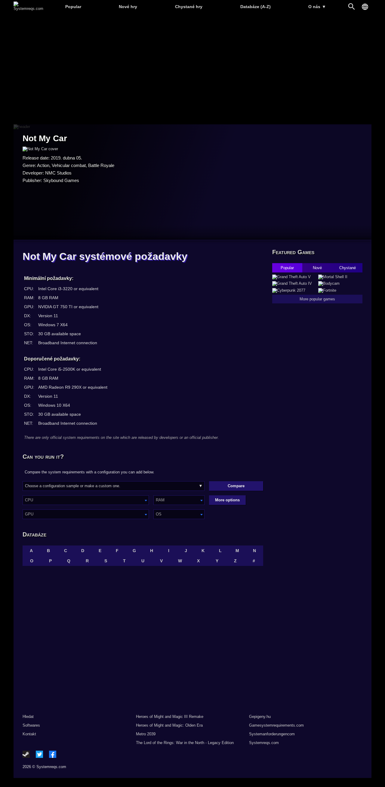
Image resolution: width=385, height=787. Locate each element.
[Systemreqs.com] (28, 8)
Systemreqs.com (264, 742)
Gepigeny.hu (260, 716)
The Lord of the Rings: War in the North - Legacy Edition (185, 742)
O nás (317, 6)
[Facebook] (52, 754)
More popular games (317, 299)
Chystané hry (188, 6)
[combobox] (86, 500)
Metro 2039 (146, 734)
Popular (73, 6)
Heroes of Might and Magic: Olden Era (169, 725)
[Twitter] (39, 754)
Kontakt (29, 734)
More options (227, 500)
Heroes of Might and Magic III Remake (169, 716)
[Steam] (26, 754)
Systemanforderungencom (272, 734)
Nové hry (128, 6)
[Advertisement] (192, 69)
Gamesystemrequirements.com (276, 725)
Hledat (28, 716)
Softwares (31, 725)
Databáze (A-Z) (255, 6)
